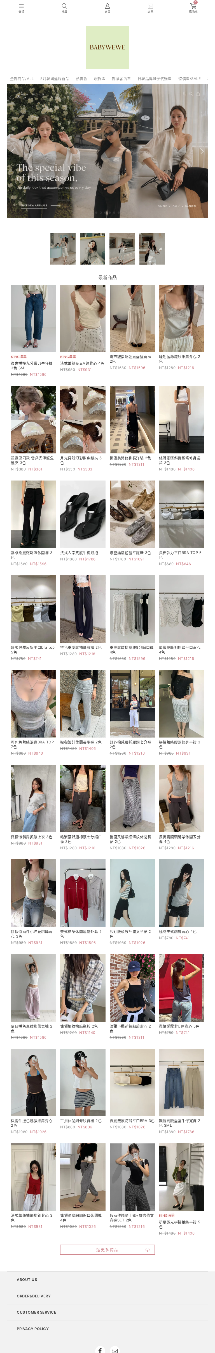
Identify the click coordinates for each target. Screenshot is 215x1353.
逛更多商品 (107, 1249)
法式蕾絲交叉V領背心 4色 (82, 363)
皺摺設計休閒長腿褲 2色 (81, 742)
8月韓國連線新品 (54, 78)
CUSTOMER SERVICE (36, 1312)
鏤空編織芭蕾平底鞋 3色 (130, 552)
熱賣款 (81, 78)
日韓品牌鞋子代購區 (155, 78)
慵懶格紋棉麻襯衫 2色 (79, 1026)
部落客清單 (121, 78)
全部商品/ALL (22, 78)
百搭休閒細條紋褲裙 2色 (81, 1120)
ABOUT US (27, 1279)
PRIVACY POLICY (33, 1328)
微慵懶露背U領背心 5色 (179, 1026)
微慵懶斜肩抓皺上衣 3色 (31, 836)
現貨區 (100, 78)
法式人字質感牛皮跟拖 (79, 552)
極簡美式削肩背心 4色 (178, 931)
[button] (96, 212)
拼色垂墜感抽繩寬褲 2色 (81, 647)
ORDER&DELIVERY (34, 1296)
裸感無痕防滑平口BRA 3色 (132, 1120)
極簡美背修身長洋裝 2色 (130, 458)
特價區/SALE (189, 78)
